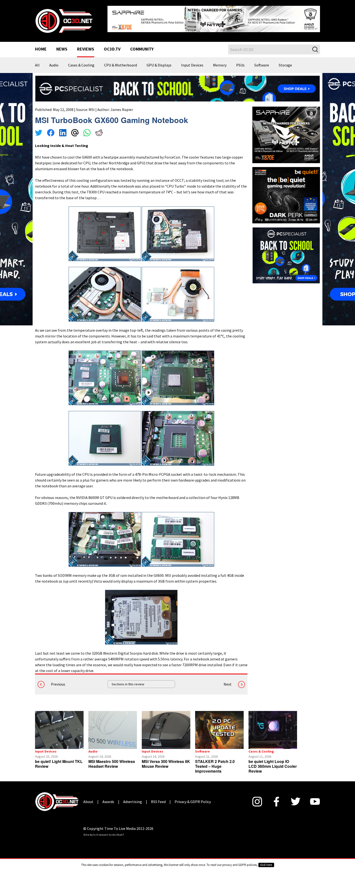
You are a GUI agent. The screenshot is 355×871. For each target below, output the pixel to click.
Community (142, 45)
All (37, 61)
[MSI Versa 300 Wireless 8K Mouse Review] (166, 726)
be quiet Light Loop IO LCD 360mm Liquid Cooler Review (272, 762)
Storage (285, 61)
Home (41, 45)
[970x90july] (177, 84)
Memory (220, 61)
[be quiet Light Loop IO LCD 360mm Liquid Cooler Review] (272, 726)
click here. (266, 865)
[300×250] (286, 251)
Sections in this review (128, 680)
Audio (53, 61)
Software (261, 61)
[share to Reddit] (99, 129)
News (61, 45)
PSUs (240, 61)
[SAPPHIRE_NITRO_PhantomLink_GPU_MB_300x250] (286, 130)
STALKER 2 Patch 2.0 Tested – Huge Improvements (215, 762)
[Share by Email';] (74, 129)
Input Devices (192, 61)
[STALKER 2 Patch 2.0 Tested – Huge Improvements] (219, 726)
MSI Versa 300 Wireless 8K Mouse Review (166, 760)
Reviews (85, 45)
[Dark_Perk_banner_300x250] (286, 190)
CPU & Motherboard (120, 61)
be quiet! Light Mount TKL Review (59, 760)
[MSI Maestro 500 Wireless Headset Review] (112, 726)
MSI (92, 105)
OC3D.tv (112, 45)
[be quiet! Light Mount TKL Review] (59, 726)
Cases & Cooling (81, 61)
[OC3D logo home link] (63, 18)
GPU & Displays (159, 61)
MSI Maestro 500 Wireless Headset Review (111, 760)
